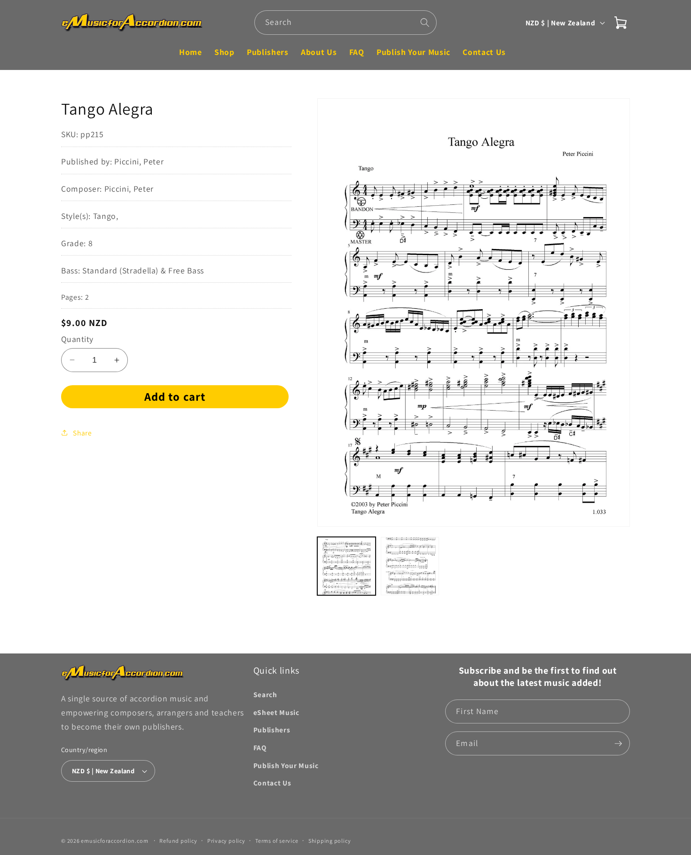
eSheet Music (276, 712)
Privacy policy (226, 840)
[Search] (425, 22)
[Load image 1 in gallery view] (346, 566)
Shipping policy (329, 840)
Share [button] (82, 432)
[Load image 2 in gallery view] (410, 566)
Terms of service (276, 840)
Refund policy (178, 840)
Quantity (77, 339)
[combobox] (346, 22)
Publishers (272, 729)
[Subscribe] (618, 743)
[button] (620, 22)
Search (265, 694)
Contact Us (272, 782)
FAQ (260, 747)
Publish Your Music (286, 765)
